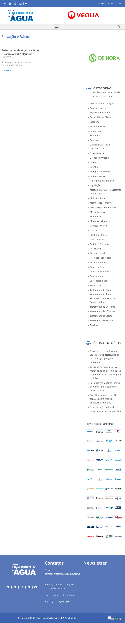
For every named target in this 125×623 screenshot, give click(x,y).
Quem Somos (101, 3)
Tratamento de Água (30, 618)
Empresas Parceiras (100, 424)
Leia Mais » (6, 70)
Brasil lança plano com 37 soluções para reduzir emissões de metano (103, 399)
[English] (113, 618)
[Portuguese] (117, 618)
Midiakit (111, 3)
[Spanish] (121, 618)
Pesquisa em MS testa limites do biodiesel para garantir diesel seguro (105, 386)
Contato (119, 3)
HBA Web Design (68, 618)
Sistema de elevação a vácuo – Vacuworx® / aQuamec (20, 52)
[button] (44, 15)
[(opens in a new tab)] (83, 15)
